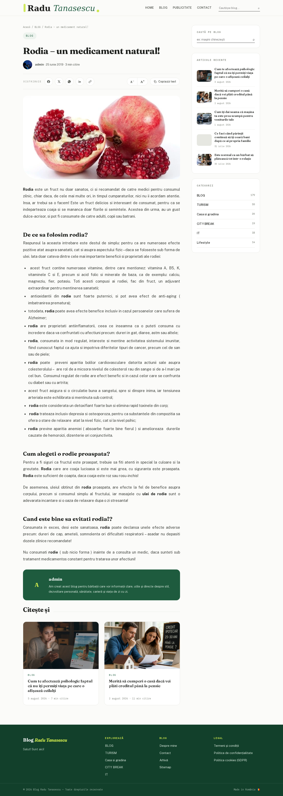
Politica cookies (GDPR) (230, 760)
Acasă (26, 27)
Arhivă (164, 760)
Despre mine (168, 745)
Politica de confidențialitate (233, 753)
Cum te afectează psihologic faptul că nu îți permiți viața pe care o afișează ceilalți (60, 686)
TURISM (226, 205)
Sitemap (165, 767)
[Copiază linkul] (90, 81)
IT (226, 233)
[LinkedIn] (80, 81)
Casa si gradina (226, 214)
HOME (149, 7)
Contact (165, 753)
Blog (45, 740)
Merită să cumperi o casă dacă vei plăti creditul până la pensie (140, 683)
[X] (59, 81)
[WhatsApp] (69, 81)
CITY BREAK (226, 223)
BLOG (163, 7)
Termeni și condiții (226, 745)
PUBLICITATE (182, 7)
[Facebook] (49, 81)
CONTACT (204, 7)
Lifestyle (226, 242)
